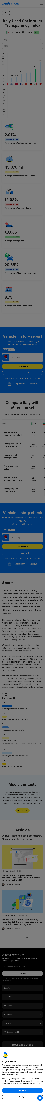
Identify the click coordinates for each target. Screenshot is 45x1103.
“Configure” (15, 1079)
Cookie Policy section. (31, 1083)
